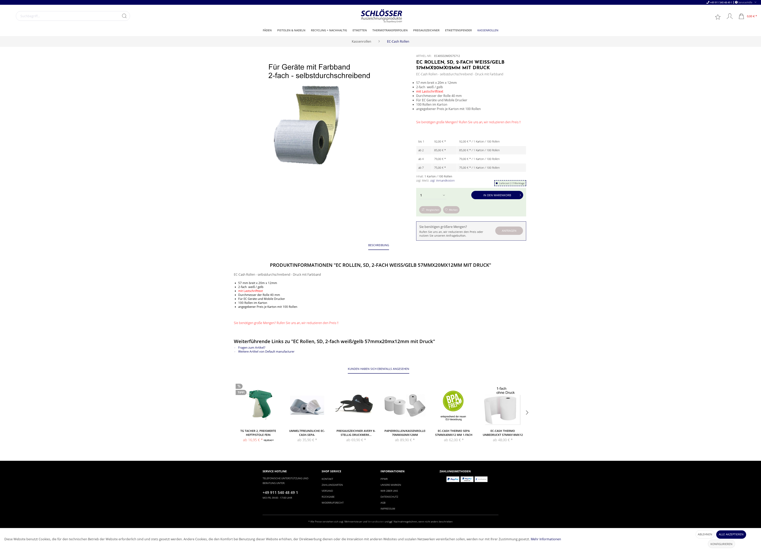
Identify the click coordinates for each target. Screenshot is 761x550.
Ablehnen (705, 534)
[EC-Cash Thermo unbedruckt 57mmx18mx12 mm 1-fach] (502, 405)
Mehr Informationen (546, 539)
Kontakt (327, 479)
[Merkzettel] (718, 16)
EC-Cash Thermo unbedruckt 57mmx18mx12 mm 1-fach (503, 433)
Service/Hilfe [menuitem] (745, 2)
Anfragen (509, 230)
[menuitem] (73, 16)
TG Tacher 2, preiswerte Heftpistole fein (258, 433)
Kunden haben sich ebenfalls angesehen (378, 369)
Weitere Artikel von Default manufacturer (265, 351)
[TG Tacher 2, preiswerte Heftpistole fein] (258, 405)
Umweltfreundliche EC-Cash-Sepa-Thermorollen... (307, 433)
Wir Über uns (389, 491)
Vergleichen (432, 209)
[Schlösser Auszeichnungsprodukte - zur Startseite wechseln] (381, 16)
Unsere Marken (390, 485)
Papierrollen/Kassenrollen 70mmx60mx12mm (404, 433)
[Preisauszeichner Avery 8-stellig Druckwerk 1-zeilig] (356, 405)
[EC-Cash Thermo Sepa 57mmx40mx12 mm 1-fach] (453, 405)
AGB (382, 502)
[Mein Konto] (727, 16)
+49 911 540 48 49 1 (721, 2)
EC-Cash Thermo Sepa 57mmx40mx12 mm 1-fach (453, 433)
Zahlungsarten (332, 485)
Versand (327, 491)
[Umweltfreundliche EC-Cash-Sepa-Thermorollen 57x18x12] (307, 405)
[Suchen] (124, 16)
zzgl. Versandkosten (442, 180)
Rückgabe (328, 496)
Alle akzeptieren (731, 534)
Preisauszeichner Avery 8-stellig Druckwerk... (356, 433)
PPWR (384, 479)
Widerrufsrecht (333, 502)
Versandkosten (376, 521)
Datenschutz (389, 496)
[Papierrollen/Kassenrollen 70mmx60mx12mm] (404, 405)
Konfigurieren (721, 544)
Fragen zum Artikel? (251, 347)
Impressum (387, 508)
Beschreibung (378, 245)
